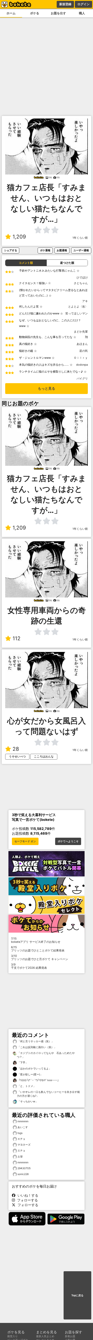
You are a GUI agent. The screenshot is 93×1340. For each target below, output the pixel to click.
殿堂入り (12, 1336)
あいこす (23, 1127)
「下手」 (22, 1062)
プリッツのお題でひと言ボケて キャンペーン (39, 957)
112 (17, 638)
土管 (20, 1156)
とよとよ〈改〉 (78, 306)
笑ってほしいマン (76, 313)
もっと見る (46, 388)
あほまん (82, 344)
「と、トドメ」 (26, 1086)
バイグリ (82, 378)
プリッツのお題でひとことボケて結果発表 (37, 949)
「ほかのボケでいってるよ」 (34, 1068)
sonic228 (23, 1174)
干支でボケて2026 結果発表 (29, 966)
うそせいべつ (17, 756)
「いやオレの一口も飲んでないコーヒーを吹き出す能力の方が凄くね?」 (48, 1093)
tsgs (20, 1133)
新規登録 (65, 4)
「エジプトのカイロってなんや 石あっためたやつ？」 (46, 1054)
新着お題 (70, 1336)
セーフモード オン (25, 841)
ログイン (83, 4)
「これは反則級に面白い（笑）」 (36, 1047)
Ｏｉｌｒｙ (81, 357)
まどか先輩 (81, 331)
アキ (85, 301)
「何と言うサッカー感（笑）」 (35, 1041)
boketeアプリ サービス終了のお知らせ (35, 940)
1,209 (19, 237)
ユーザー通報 (81, 250)
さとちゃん (81, 283)
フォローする (26, 1200)
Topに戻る (77, 1295)
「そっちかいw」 (27, 1101)
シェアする (10, 250)
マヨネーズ (24, 1144)
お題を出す (58, 13)
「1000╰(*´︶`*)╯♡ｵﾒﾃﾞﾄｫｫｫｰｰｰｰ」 (38, 1080)
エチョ (21, 1138)
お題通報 (62, 250)
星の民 (83, 350)
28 (16, 749)
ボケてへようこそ (68, 841)
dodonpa (82, 364)
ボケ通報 (45, 250)
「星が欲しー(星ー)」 (30, 1074)
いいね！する (26, 1195)
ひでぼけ (82, 277)
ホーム (11, 13)
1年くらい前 (80, 237)
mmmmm (23, 1121)
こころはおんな (44, 756)
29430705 (24, 1168)
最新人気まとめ (45, 1336)
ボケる (34, 13)
